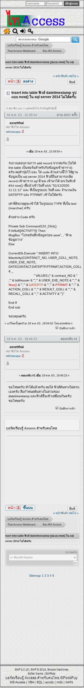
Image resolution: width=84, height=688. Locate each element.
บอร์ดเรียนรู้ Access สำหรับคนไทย (32, 678)
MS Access (17, 682)
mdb (59, 682)
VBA (31, 682)
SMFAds (50, 673)
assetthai (17, 123)
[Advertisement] (44, 469)
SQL (40, 682)
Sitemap (35, 575)
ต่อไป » (74, 76)
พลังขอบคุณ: (15, 131)
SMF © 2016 (38, 669)
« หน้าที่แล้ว (60, 76)
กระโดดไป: (71, 552)
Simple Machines (57, 669)
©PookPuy (69, 678)
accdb (49, 682)
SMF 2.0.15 (22, 669)
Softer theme (35, 673)
